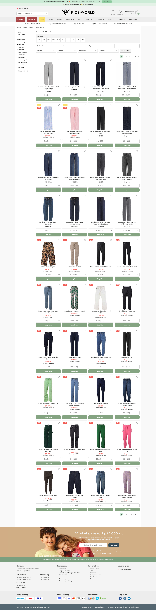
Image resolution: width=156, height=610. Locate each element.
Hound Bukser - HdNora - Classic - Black (100, 132)
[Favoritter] (59, 60)
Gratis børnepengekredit (58, 23)
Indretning (133, 19)
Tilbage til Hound (23, 71)
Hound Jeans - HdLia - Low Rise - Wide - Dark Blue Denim (101, 223)
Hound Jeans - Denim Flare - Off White (101, 312)
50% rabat (20, 19)
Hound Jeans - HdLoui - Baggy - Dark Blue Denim (74, 223)
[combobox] (48, 95)
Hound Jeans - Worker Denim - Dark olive (48, 450)
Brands (59, 19)
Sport (88, 19)
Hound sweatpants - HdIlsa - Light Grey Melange (48, 87)
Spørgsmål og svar (95, 575)
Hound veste (20, 67)
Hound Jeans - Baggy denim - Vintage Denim (127, 404)
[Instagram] (124, 598)
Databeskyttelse (100, 607)
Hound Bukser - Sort (127, 357)
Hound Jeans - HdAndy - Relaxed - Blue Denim (48, 178)
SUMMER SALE (32, 19)
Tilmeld (113, 545)
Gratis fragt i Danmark (34, 23)
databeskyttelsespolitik (106, 559)
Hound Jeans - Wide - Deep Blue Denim (48, 358)
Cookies (127, 607)
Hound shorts (21, 54)
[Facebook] (120, 598)
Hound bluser (21, 37)
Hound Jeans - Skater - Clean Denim (74, 496)
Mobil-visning (135, 607)
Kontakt (20, 566)
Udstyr (110, 19)
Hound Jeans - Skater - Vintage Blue (100, 496)
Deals (42, 19)
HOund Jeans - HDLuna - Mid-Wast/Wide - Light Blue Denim (127, 87)
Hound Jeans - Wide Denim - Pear (48, 403)
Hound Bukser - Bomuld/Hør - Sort (100, 267)
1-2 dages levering (101, 23)
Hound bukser (39, 27)
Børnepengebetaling (65, 581)
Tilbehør (99, 19)
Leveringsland (119, 607)
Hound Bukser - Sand (74, 267)
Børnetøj (69, 19)
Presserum (93, 573)
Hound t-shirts (21, 65)
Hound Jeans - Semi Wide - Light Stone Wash (48, 312)
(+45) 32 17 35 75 (27, 571)
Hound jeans (20, 47)
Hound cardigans (22, 42)
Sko (79, 19)
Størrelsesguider (64, 579)
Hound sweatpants (22, 60)
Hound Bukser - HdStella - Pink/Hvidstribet (74, 132)
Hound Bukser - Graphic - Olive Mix (74, 311)
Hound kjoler (20, 49)
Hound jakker (20, 44)
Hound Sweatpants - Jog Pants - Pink (127, 450)
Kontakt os (62, 569)
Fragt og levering (64, 571)
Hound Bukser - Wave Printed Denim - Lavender (127, 496)
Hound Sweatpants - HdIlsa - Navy (74, 87)
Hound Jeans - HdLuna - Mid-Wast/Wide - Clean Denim (101, 87)
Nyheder (50, 19)
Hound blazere (21, 34)
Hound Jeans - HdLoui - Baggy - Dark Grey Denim (127, 178)
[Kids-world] (78, 12)
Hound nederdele (22, 52)
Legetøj (121, 19)
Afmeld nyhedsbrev (96, 577)
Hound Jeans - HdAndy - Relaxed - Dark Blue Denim (127, 132)
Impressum (110, 607)
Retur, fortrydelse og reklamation (69, 573)
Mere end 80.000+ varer (124, 23)
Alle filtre (126, 51)
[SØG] (46, 13)
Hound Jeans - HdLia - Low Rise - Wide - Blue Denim (75, 178)
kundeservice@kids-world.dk (30, 569)
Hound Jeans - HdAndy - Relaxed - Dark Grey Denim (100, 178)
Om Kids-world (94, 569)
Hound (31, 27)
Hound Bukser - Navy (74, 357)
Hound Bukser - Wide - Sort (127, 311)
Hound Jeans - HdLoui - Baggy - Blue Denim (48, 223)
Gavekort (93, 579)
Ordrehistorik (63, 575)
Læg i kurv (48, 99)
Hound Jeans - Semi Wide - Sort (127, 267)
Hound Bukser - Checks (101, 403)
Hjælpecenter (63, 577)
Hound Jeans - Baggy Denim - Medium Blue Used (75, 404)
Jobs (91, 571)
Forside (18, 27)
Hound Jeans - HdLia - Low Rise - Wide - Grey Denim (127, 223)
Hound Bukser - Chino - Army (48, 495)
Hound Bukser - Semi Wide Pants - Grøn (100, 450)
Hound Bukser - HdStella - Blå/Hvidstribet (48, 132)
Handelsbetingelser (88, 607)
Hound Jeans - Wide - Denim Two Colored (101, 358)
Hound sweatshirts (22, 62)
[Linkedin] (129, 598)
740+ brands (80, 23)
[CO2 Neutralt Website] (103, 598)
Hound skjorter (21, 57)
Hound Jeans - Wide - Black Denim (74, 449)
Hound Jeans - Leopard (48, 267)
